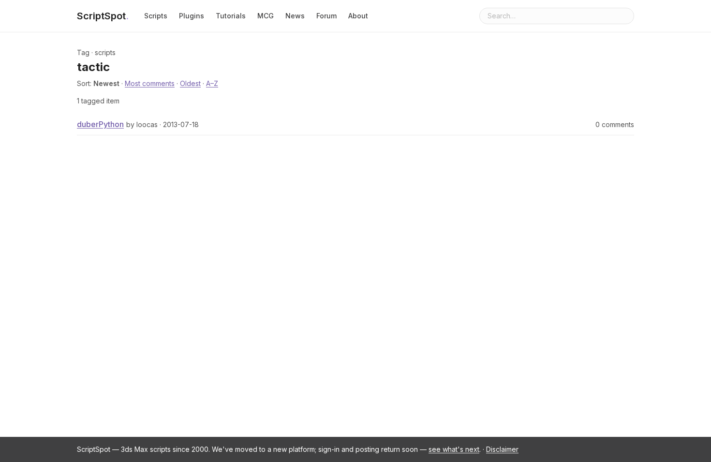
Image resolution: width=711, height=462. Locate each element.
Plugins (191, 16)
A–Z (212, 83)
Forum (326, 16)
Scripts (155, 16)
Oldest (190, 83)
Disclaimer (502, 449)
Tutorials (231, 16)
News (295, 16)
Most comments (150, 83)
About (358, 16)
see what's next (454, 449)
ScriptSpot (103, 16)
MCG (265, 16)
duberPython (100, 124)
